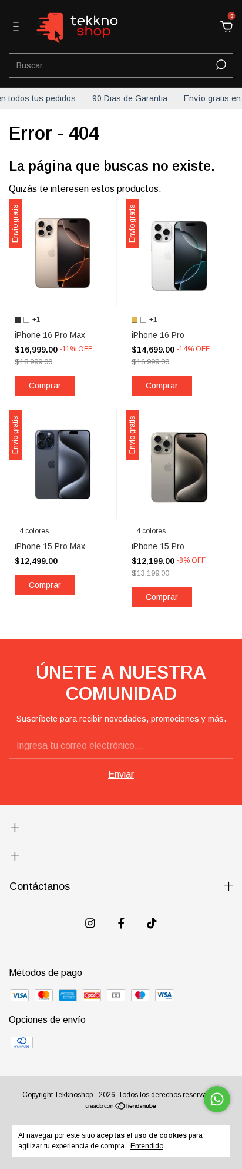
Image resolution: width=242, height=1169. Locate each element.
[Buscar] (220, 65)
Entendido (146, 1146)
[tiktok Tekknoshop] (151, 923)
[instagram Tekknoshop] (90, 923)
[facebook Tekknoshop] (121, 923)
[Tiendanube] (121, 1107)
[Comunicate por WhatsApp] (217, 1099)
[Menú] (18, 27)
